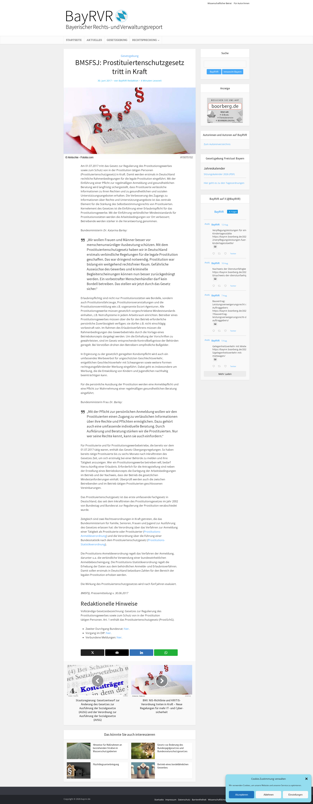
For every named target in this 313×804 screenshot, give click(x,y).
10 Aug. (225, 263)
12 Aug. (225, 224)
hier (126, 629)
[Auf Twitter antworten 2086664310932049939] (214, 286)
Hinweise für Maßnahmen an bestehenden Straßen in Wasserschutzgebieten (107, 748)
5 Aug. (224, 340)
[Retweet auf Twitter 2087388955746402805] (220, 254)
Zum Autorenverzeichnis (217, 144)
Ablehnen (269, 794)
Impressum (170, 799)
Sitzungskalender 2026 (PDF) (219, 174)
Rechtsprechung (144, 40)
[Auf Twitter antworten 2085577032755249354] (214, 331)
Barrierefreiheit (199, 799)
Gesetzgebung (117, 40)
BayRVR (215, 224)
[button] (306, 778)
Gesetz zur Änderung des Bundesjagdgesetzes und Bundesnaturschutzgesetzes (172, 748)
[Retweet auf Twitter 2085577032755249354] (220, 331)
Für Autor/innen (241, 3)
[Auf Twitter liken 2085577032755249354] (226, 331)
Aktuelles (94, 40)
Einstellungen (295, 794)
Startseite (74, 40)
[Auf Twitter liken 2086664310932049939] (226, 286)
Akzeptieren (241, 794)
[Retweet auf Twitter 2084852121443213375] (220, 366)
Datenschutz (184, 799)
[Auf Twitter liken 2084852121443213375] (226, 366)
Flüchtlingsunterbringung (106, 764)
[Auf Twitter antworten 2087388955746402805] (214, 254)
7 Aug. (224, 295)
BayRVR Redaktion (128, 80)
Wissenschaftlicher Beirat (220, 3)
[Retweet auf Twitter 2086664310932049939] (220, 286)
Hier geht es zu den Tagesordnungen (224, 182)
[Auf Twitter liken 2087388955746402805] (226, 254)
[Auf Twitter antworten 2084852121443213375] (214, 366)
